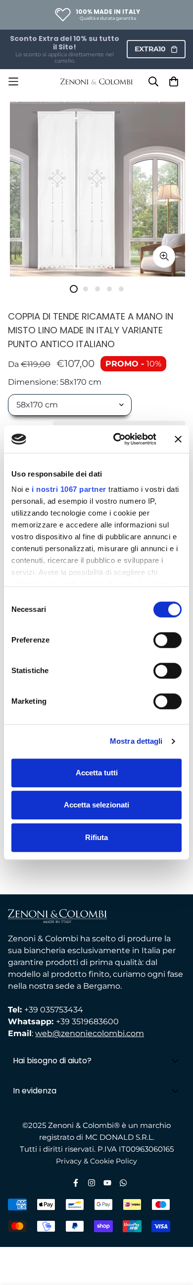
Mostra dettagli (136, 741)
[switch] (167, 640)
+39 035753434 (53, 1009)
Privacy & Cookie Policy (96, 1161)
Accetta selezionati (96, 805)
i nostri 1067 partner (69, 489)
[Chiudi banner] (178, 439)
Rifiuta (96, 837)
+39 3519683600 (87, 1021)
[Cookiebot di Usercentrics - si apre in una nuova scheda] (117, 439)
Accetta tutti (97, 772)
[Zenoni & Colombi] (96, 81)
